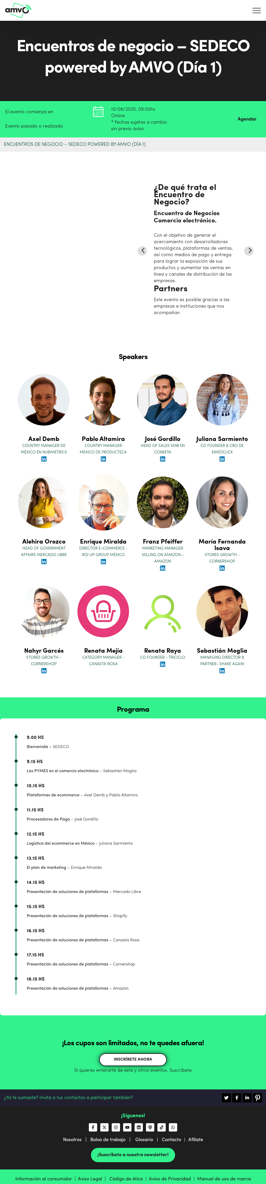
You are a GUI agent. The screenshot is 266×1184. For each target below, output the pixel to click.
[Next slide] (249, 251)
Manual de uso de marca (224, 1179)
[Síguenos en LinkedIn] (139, 1127)
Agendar (247, 119)
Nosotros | (76, 1139)
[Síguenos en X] (104, 1127)
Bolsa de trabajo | (112, 1139)
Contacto (171, 1139)
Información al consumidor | (46, 1179)
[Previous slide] (142, 251)
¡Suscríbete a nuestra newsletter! (133, 1155)
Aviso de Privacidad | (173, 1179)
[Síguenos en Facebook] (93, 1127)
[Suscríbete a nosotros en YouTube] (127, 1127)
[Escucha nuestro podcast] (150, 1127)
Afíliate (195, 1139)
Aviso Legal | (93, 1179)
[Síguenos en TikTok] (161, 1127)
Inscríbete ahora (133, 1059)
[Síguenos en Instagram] (116, 1127)
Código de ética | (129, 1179)
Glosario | (148, 1139)
